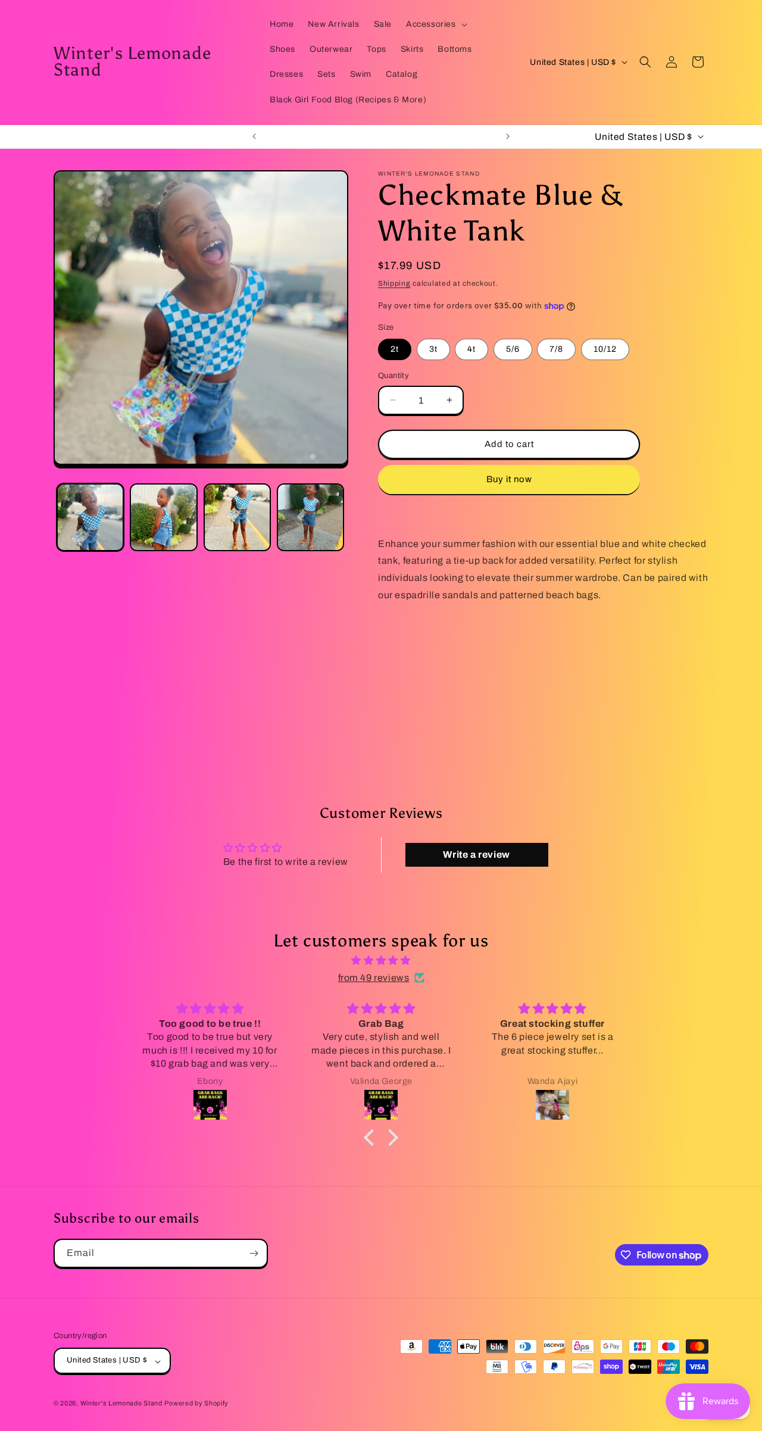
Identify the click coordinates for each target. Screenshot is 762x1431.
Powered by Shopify (196, 1403)
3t (433, 349)
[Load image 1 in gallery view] (90, 517)
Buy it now (509, 479)
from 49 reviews (374, 977)
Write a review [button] (476, 854)
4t (471, 349)
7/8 (556, 349)
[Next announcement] (508, 136)
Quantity (393, 375)
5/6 (513, 349)
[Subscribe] (254, 1253)
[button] (435, 24)
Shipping (394, 283)
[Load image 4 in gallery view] (310, 517)
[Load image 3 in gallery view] (237, 517)
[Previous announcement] (254, 136)
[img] (381, 961)
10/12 (605, 349)
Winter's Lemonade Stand (121, 1403)
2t (395, 349)
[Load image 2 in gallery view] (163, 517)
